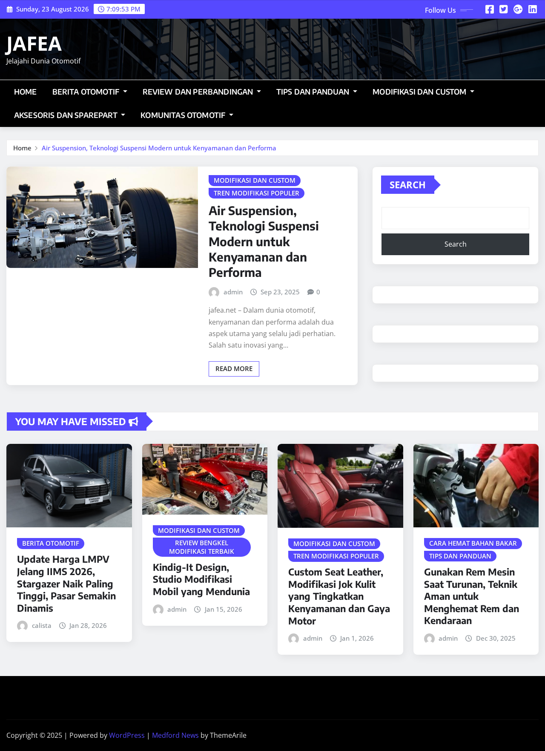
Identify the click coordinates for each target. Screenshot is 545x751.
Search (408, 184)
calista (42, 625)
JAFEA (34, 43)
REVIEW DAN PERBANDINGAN (199, 91)
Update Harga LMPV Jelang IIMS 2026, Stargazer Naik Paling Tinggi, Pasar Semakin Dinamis (66, 583)
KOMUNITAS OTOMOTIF (184, 115)
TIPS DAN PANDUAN (313, 91)
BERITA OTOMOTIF (86, 91)
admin (233, 292)
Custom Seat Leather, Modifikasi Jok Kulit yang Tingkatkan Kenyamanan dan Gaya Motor (339, 596)
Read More (233, 368)
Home (25, 91)
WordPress (127, 735)
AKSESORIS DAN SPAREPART (66, 115)
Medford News (175, 735)
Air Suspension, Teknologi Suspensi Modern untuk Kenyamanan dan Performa (159, 148)
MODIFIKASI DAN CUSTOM (420, 91)
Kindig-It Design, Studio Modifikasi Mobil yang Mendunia (201, 579)
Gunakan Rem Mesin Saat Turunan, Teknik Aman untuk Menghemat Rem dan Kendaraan (471, 596)
